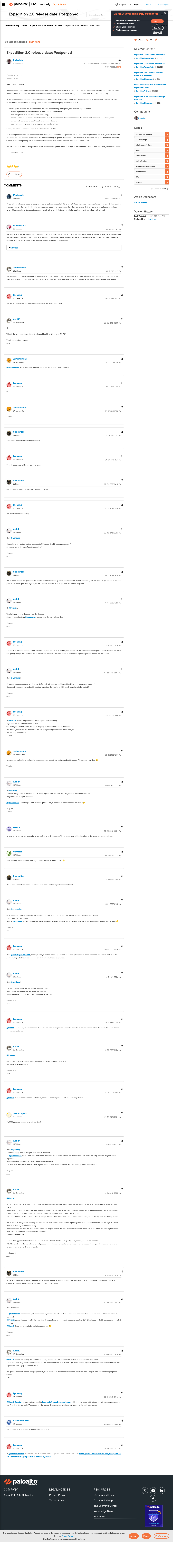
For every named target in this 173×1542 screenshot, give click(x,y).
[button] (134, 1536)
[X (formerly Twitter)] (145, 1490)
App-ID (138, 150)
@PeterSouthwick (16, 1454)
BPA (137, 177)
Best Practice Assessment (145, 166)
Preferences (161, 1536)
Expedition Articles (53, 25)
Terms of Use (56, 1500)
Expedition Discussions (144, 79)
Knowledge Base (103, 1511)
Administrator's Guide (144, 145)
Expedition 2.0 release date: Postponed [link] (82, 25)
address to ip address (144, 134)
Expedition (35, 25)
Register (137, 4)
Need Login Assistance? (157, 32)
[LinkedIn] (161, 1490)
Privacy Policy (67, 1536)
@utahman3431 (13, 368)
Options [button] (119, 60)
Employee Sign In (162, 4)
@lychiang (15, 538)
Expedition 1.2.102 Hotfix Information (149, 55)
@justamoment (12, 803)
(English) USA (125, 4)
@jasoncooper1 (15, 1156)
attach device (141, 156)
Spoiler (14, 247)
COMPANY (11, 1489)
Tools (24, 25)
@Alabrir (12, 720)
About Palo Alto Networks (18, 1494)
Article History (140, 203)
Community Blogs (104, 1494)
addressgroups (141, 140)
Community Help (103, 1500)
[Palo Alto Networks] (26, 1482)
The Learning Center (105, 1505)
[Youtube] (153, 1490)
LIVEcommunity (11, 25)
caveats (138, 182)
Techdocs (99, 1516)
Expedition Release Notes (145, 58)
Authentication (141, 161)
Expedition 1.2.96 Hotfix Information (149, 64)
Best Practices (141, 172)
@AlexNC (10, 1098)
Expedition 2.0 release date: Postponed (39, 52)
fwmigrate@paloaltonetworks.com (56, 1402)
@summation (30, 617)
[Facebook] (153, 1498)
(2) (19, 166)
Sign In (148, 4)
